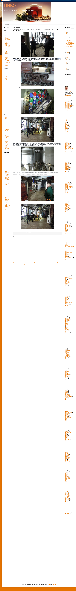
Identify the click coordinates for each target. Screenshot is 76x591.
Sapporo (66, 492)
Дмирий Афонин (67, 182)
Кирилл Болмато (67, 225)
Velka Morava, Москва (7, 127)
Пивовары (66, 297)
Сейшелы (66, 334)
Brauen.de (6, 195)
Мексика (66, 255)
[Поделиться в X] (28, 232)
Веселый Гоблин (67, 146)
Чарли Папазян (67, 374)
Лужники (66, 245)
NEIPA (66, 470)
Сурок (66, 348)
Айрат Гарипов (67, 101)
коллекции (66, 231)
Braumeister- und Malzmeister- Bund (7, 63)
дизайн (66, 181)
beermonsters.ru (7, 201)
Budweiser (66, 420)
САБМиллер (67, 329)
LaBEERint (67, 460)
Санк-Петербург (67, 332)
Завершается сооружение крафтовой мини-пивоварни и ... (70, 47)
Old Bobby (66, 473)
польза (66, 301)
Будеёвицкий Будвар (68, 140)
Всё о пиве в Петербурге (7, 175)
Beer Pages (6, 206)
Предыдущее (59, 262)
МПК (66, 267)
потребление (67, 304)
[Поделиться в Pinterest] (30, 232)
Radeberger (67, 481)
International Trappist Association (6, 51)
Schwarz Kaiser (67, 495)
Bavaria (66, 399)
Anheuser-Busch (67, 395)
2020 (66, 33)
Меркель (66, 256)
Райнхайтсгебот (67, 319)
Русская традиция (6, 72)
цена (66, 372)
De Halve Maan (67, 429)
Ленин (66, 241)
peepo (49, 584)
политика (66, 300)
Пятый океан (67, 317)
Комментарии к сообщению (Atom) (23, 264)
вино (66, 149)
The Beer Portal (7, 183)
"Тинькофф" (67, 99)
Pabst (66, 474)
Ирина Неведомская (68, 214)
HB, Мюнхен (6, 141)
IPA (65, 450)
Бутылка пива (7, 177)
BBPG (66, 400)
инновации (67, 212)
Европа (66, 193)
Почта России (67, 306)
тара (66, 351)
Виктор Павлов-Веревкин (69, 148)
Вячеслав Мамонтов (68, 161)
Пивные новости (67, 294)
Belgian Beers (7, 199)
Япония (66, 390)
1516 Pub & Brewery (68, 100)
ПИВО (10, 5)
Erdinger (66, 436)
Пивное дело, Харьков (7, 164)
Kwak (66, 459)
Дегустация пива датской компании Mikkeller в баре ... (70, 44)
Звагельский (67, 205)
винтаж (66, 150)
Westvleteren (7, 143)
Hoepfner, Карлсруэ (6, 133)
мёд (66, 253)
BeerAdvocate (7, 202)
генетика (66, 166)
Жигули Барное (67, 202)
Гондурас (66, 171)
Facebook (66, 437)
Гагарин (66, 162)
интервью (66, 213)
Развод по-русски (68, 318)
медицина (66, 254)
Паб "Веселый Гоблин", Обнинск (7, 117)
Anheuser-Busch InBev (68, 396)
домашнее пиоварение (68, 187)
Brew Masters (67, 415)
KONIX (66, 456)
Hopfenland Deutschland (6, 53)
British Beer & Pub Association (7, 61)
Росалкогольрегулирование (69, 325)
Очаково (66, 285)
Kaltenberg (67, 452)
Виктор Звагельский (68, 147)
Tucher (66, 503)
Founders (66, 441)
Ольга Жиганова (67, 282)
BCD (66, 401)
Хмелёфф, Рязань (6, 140)
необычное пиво (67, 274)
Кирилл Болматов (68, 226)
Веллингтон (67, 145)
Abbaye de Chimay (6, 145)
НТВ (66, 279)
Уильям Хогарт (67, 356)
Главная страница (6, 24)
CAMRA (6, 59)
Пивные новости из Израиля (7, 158)
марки (66, 251)
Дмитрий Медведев (68, 183)
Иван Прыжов (67, 207)
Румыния (66, 328)
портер (66, 303)
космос (66, 232)
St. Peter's (66, 497)
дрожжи (66, 189)
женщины (66, 201)
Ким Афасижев (67, 223)
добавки (66, 185)
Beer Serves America (6, 204)
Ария (66, 122)
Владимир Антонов (68, 151)
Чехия (66, 375)
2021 (66, 32)
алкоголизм (67, 111)
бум (65, 141)
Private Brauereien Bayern (6, 49)
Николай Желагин (68, 275)
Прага (66, 307)
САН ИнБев (67, 331)
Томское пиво (67, 354)
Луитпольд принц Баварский (69, 246)
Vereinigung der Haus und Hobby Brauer (7, 39)
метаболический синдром (69, 257)
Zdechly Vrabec (67, 513)
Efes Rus (66, 435)
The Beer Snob (7, 182)
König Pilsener (67, 455)
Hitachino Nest (67, 449)
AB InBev (66, 391)
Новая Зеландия (67, 276)
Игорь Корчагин (67, 208)
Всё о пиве (6, 176)
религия (66, 324)
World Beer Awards (68, 512)
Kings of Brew (67, 454)
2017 (66, 62)
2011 (66, 69)
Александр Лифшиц (68, 104)
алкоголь (66, 112)
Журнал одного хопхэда (7, 171)
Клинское (66, 229)
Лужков (66, 244)
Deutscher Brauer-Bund (7, 55)
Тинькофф (66, 353)
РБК (66, 321)
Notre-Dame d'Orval (6, 147)
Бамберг (66, 128)
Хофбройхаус (67, 371)
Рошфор (66, 327)
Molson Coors (7, 136)
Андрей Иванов (67, 119)
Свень (66, 333)
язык (66, 389)
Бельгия (66, 132)
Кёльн (66, 221)
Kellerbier (66, 453)
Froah (66, 442)
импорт (66, 210)
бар (65, 130)
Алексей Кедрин (67, 108)
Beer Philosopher (7, 205)
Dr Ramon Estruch (68, 432)
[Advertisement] (7, 97)
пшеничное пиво (67, 315)
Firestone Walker (67, 439)
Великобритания (67, 144)
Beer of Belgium (7, 207)
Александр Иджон (68, 103)
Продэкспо (67, 308)
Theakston (66, 501)
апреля (67, 57)
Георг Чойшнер (67, 168)
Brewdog (66, 416)
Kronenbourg (67, 458)
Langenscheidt (67, 461)
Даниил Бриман (67, 173)
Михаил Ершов (67, 260)
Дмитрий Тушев (67, 184)
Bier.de (6, 198)
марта (67, 58)
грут (66, 172)
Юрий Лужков (67, 388)
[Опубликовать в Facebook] (29, 232)
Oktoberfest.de (7, 187)
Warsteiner (66, 511)
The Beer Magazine (6, 184)
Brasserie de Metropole (68, 412)
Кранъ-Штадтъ (67, 233)
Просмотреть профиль (68, 95)
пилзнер (66, 298)
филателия (67, 360)
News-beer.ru (7, 188)
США (66, 349)
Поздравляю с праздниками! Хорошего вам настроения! (68, 39)
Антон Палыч (67, 121)
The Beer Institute (7, 45)
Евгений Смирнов (68, 192)
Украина (66, 357)
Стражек (66, 347)
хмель (66, 370)
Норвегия (66, 277)
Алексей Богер (67, 107)
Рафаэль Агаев (67, 320)
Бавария (66, 125)
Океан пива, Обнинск (6, 78)
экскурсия (66, 380)
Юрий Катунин (67, 387)
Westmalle (6, 142)
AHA (66, 393)
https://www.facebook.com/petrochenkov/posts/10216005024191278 (32, 230)
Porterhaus (67, 479)
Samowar (42, 87)
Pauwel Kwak (67, 477)
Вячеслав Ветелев (68, 160)
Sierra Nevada (67, 496)
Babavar (66, 398)
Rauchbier (66, 482)
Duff (66, 433)
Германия (66, 169)
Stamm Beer (67, 498)
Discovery (66, 430)
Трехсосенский (67, 355)
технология (67, 352)
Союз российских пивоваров (69, 342)
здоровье (66, 206)
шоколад (66, 378)
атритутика (67, 124)
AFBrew (66, 392)
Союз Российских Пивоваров (6, 33)
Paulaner (66, 476)
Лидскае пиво (67, 242)
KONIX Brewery (67, 457)
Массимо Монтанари (68, 252)
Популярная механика (68, 302)
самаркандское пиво (68, 330)
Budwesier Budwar (68, 421)
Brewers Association (68, 417)
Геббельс (66, 164)
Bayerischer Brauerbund (6, 65)
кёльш (66, 222)
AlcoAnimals (67, 394)
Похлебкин (67, 305)
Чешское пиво (67, 376)
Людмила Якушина (68, 248)
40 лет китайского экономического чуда (69, 42)
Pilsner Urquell (67, 478)
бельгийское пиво (68, 131)
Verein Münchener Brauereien (6, 42)
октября (67, 52)
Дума (66, 191)
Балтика (6, 138)
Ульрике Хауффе (67, 358)
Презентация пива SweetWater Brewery (69, 49)
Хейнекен (66, 368)
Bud (66, 419)
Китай (66, 228)
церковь (66, 373)
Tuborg (66, 502)
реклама (66, 323)
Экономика (67, 379)
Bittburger (66, 411)
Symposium (67, 500)
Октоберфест (67, 281)
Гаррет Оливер (67, 163)
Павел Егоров (67, 286)
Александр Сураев (68, 106)
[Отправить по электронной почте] (26, 232)
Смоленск (66, 341)
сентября (67, 53)
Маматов (66, 249)
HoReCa (6, 118)
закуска (66, 204)
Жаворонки (67, 200)
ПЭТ (66, 316)
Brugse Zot (66, 418)
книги (66, 230)
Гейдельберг (67, 165)
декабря (67, 37)
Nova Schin (67, 471)
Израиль (66, 209)
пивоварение (67, 296)
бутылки (66, 142)
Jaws (66, 451)
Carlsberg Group (7, 137)
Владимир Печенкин (68, 152)
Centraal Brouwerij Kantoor (6, 58)
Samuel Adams (67, 490)
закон (66, 203)
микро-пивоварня (68, 258)
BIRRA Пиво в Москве (7, 197)
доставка (66, 188)
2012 (66, 68)
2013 (66, 67)
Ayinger (66, 397)
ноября (67, 51)
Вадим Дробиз (67, 143)
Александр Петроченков (69, 91)
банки (66, 129)
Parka (66, 475)
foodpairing (67, 440)
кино (66, 224)
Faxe (66, 438)
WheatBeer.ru (7, 181)
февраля (67, 59)
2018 (66, 36)
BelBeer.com (6, 200)
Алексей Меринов (68, 110)
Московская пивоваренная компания (7, 131)
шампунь (66, 377)
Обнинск (66, 280)
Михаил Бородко (67, 259)
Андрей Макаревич (68, 120)
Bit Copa (66, 409)
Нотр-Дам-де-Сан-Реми (7, 148)
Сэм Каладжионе (67, 350)
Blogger (54, 584)
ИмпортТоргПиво (67, 211)
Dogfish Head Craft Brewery (7, 129)
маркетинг (66, 250)
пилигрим (66, 299)
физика (66, 359)
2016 (66, 63)
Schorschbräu (67, 494)
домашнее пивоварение (69, 186)
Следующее (15, 262)
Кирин (66, 227)
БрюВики (6, 178)
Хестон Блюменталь (68, 369)
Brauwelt (66, 414)
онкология (66, 283)
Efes (66, 434)
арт (65, 123)
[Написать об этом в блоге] (27, 232)
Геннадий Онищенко (68, 167)
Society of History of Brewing (7, 47)
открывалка (67, 284)
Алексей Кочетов (67, 109)
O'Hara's (66, 472)
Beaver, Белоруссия (6, 125)
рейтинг (66, 322)
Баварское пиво (67, 126)
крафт (66, 234)
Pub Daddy (67, 480)
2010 (66, 70)
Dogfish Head (67, 431)
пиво (66, 295)
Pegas (6, 79)
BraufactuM (67, 413)
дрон (66, 190)
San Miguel (67, 491)
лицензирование (67, 243)
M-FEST (66, 462)
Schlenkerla (67, 493)
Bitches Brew (67, 410)
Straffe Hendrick (67, 499)
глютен (66, 170)
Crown (66, 428)
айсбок (66, 102)
